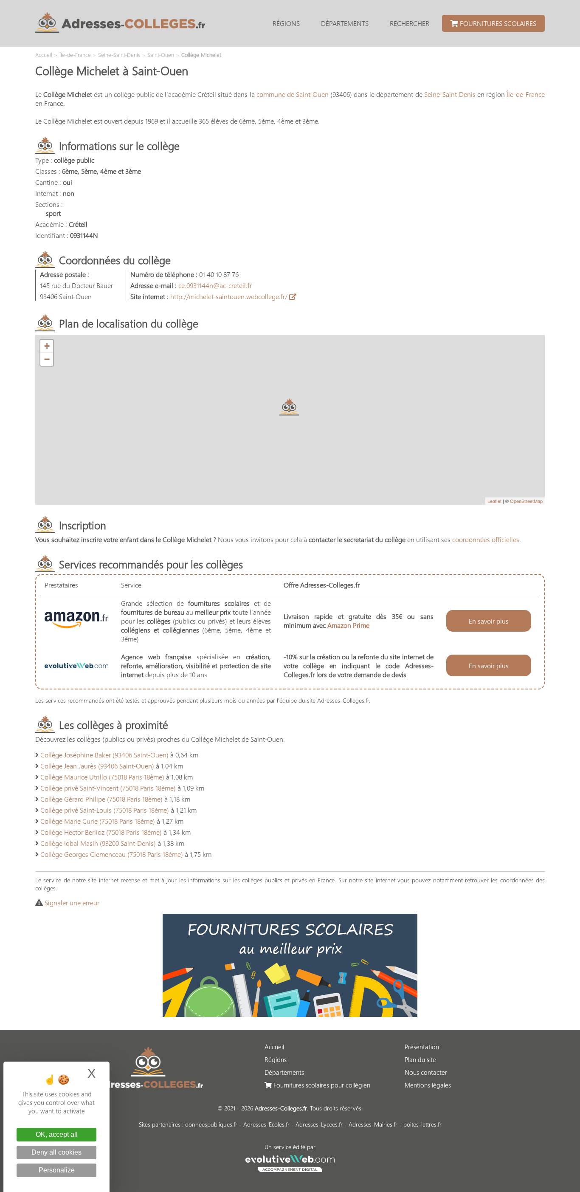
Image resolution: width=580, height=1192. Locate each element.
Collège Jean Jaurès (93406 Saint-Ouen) (97, 765)
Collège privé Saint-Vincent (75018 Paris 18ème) (108, 787)
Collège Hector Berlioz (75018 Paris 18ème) (101, 832)
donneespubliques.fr (211, 1124)
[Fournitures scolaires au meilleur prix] (290, 1014)
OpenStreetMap (526, 500)
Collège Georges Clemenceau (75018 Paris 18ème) (111, 854)
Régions (286, 23)
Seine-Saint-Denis (450, 94)
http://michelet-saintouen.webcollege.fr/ (229, 296)
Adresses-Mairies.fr (373, 1124)
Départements (345, 23)
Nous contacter (426, 1072)
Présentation (422, 1046)
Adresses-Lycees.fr (319, 1124)
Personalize (57, 1170)
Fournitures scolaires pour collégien (321, 1085)
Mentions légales (428, 1085)
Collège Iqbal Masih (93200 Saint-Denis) (98, 843)
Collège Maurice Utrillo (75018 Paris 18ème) (102, 776)
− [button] (47, 359)
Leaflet (494, 500)
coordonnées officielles (485, 539)
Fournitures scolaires (497, 23)
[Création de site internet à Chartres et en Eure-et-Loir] (290, 1162)
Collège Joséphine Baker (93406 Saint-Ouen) (104, 754)
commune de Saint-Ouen (292, 94)
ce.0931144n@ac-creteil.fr (215, 285)
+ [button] (47, 346)
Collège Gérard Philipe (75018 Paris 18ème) (101, 798)
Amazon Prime (348, 625)
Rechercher (409, 23)
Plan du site (420, 1059)
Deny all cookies (56, 1152)
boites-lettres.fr (422, 1124)
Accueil (274, 1046)
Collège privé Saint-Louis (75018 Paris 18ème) (104, 809)
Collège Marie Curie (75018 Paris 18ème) (97, 820)
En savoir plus (489, 620)
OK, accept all (57, 1134)
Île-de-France (526, 94)
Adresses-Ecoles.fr (266, 1124)
